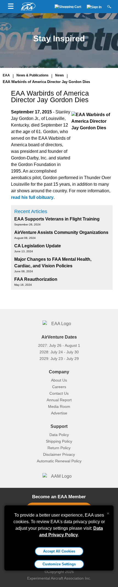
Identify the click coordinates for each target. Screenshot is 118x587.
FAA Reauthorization (35, 279)
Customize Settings (59, 564)
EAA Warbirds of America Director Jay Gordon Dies (46, 82)
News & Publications (32, 75)
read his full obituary (32, 197)
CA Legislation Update (37, 246)
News (59, 75)
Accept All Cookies (59, 551)
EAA (6, 75)
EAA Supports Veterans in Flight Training (57, 219)
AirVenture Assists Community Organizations (61, 232)
